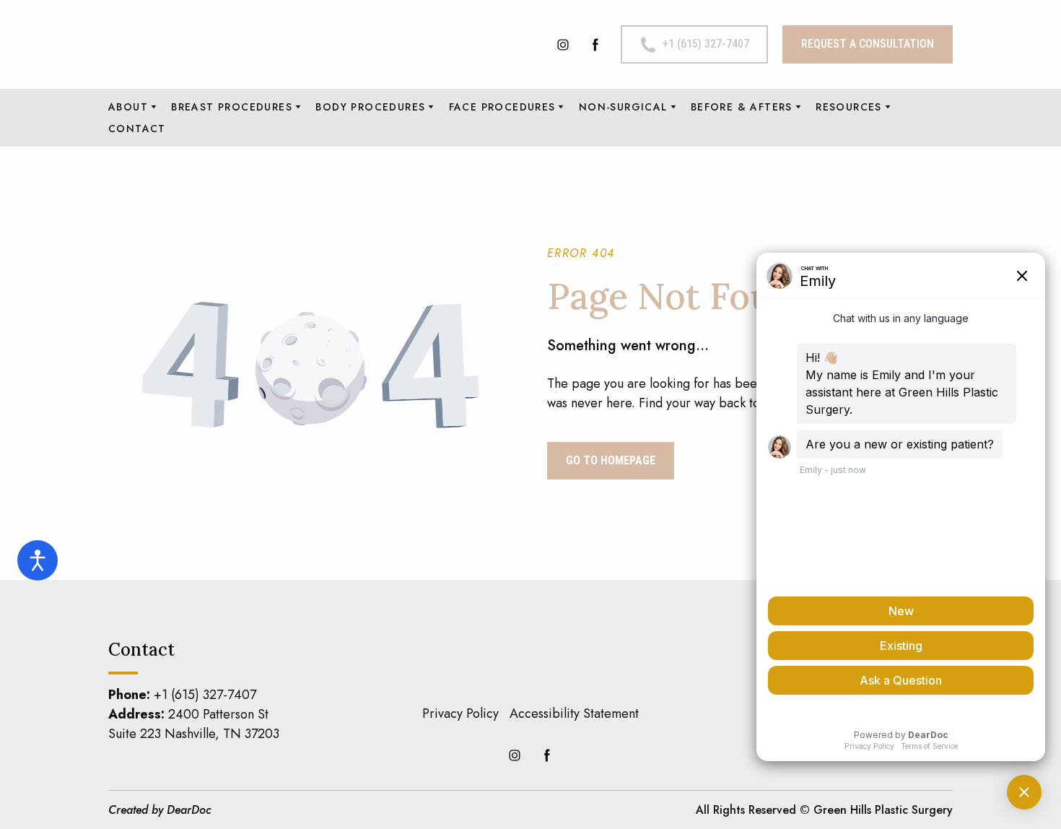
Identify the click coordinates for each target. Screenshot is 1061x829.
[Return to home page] (234, 44)
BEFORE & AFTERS (742, 107)
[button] (563, 45)
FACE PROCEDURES (502, 107)
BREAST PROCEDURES (231, 107)
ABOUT (128, 107)
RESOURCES (849, 107)
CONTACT (137, 128)
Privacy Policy (460, 713)
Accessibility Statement (574, 713)
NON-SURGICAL (623, 107)
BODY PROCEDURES (370, 107)
